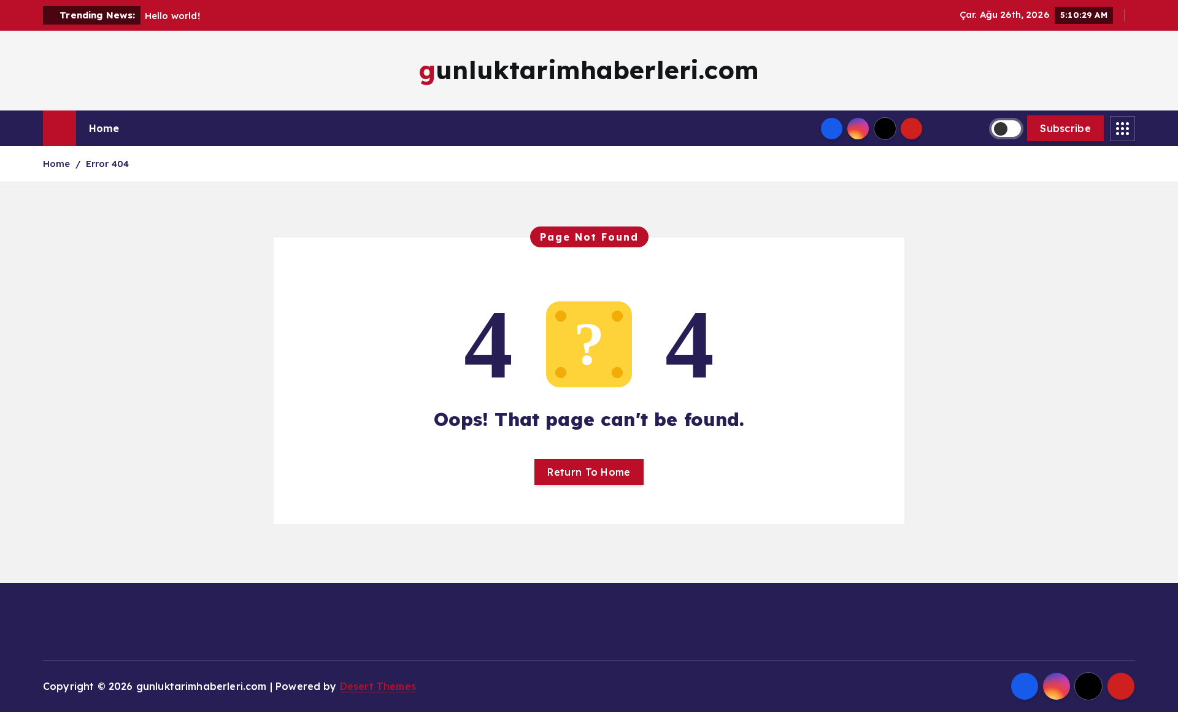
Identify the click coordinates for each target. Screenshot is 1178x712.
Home (104, 128)
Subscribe (1065, 128)
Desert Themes (378, 686)
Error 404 (107, 163)
